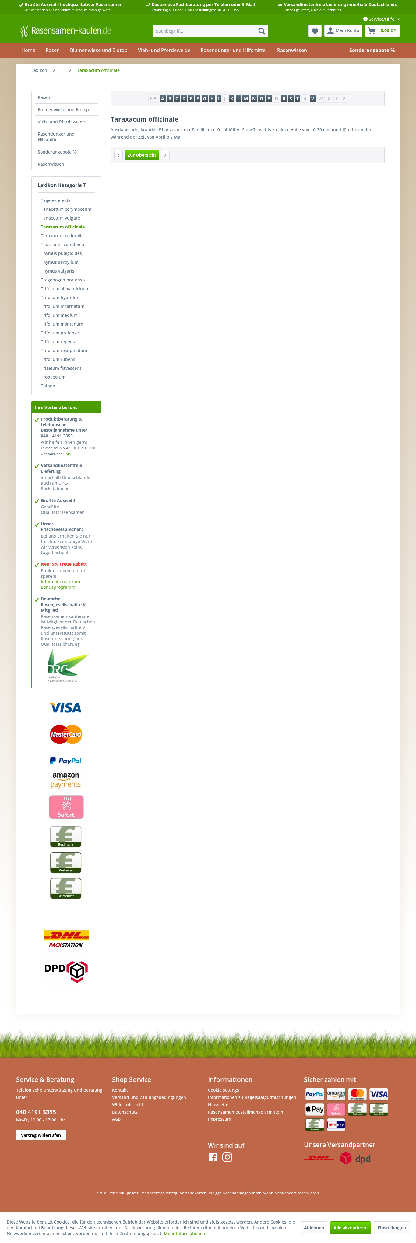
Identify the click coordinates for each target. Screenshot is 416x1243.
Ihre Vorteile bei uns (56, 407)
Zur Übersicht (142, 155)
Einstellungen (392, 1228)
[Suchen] (262, 31)
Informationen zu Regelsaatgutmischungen (252, 1097)
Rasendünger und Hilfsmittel (56, 137)
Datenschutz (125, 1112)
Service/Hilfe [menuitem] (382, 19)
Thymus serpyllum (60, 262)
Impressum (219, 1119)
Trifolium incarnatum (62, 306)
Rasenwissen (51, 164)
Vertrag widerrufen (41, 1135)
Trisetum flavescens (61, 368)
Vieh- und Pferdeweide (61, 122)
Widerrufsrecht (127, 1104)
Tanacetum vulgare (60, 218)
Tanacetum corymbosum (66, 209)
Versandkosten (193, 1192)
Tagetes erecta (56, 200)
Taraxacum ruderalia (62, 235)
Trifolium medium (59, 315)
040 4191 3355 (36, 1112)
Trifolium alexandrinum (65, 288)
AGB (116, 1119)
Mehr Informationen (184, 1233)
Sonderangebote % (57, 152)
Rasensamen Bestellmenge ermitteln (245, 1112)
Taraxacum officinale (63, 227)
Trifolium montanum (62, 324)
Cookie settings (223, 1090)
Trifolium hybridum (61, 297)
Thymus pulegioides (61, 253)
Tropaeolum (53, 377)
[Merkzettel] (315, 31)
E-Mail (67, 453)
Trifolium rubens (58, 359)
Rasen (44, 97)
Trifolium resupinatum (64, 350)
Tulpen (48, 386)
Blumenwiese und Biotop (63, 109)
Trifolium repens (58, 341)
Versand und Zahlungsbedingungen (149, 1097)
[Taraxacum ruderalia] (165, 155)
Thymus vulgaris (57, 271)
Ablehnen (314, 1228)
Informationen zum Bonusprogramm (60, 584)
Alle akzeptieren (350, 1228)
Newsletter (219, 1104)
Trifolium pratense (60, 333)
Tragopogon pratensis (63, 280)
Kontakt (120, 1090)
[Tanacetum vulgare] (118, 155)
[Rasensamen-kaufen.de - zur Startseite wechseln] (65, 32)
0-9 (153, 98)
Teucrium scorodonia (62, 244)
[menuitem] (210, 31)
